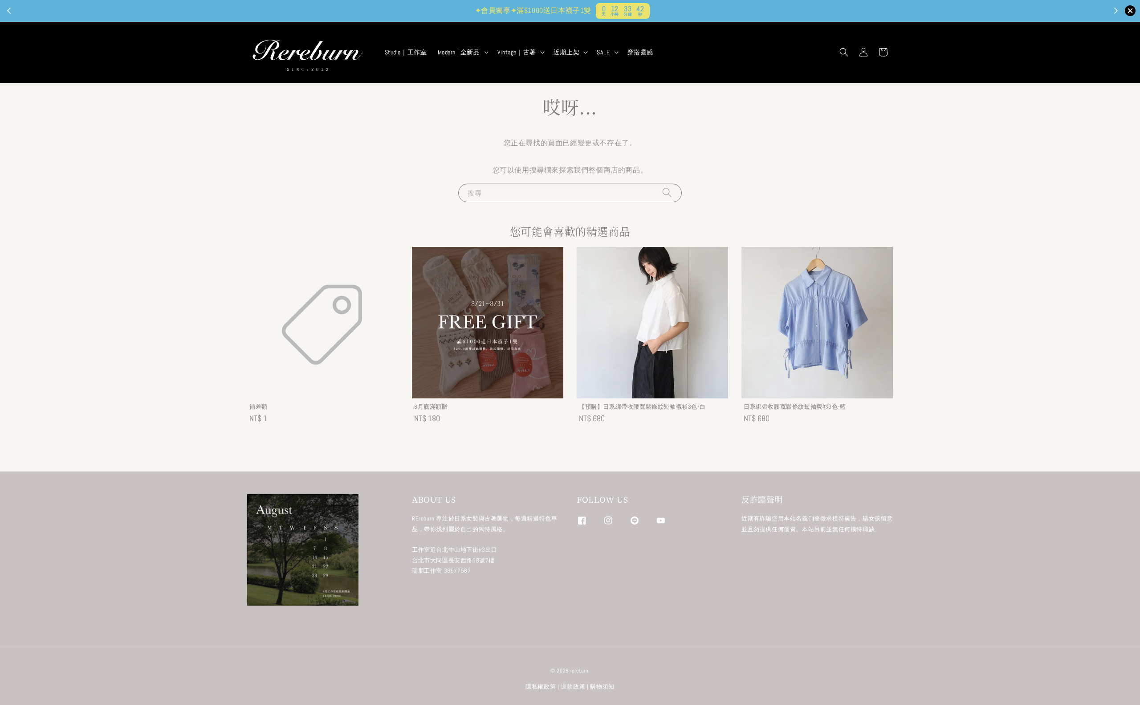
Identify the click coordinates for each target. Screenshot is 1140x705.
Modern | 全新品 (459, 52)
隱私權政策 (540, 686)
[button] (844, 52)
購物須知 (602, 686)
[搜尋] (667, 192)
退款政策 (573, 686)
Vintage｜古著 (516, 52)
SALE (603, 52)
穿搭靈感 (640, 52)
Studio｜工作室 (406, 52)
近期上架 (566, 52)
